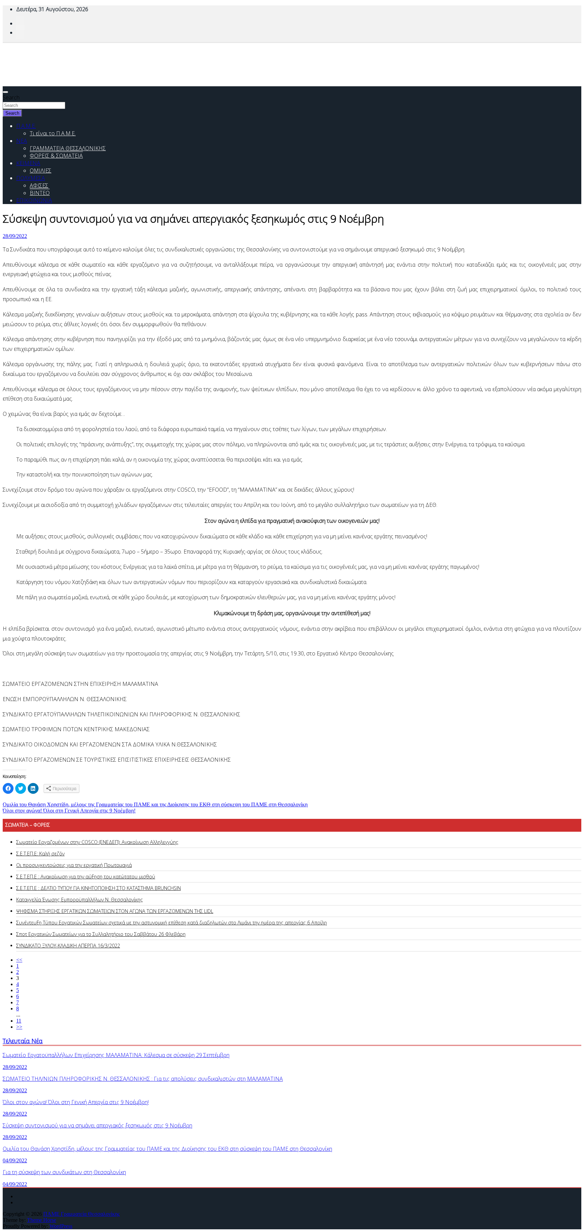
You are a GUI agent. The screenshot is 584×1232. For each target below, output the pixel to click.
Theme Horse (41, 1220)
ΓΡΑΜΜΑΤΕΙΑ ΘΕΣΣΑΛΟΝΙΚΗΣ (68, 148)
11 (18, 1021)
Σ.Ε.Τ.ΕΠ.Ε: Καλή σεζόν (40, 853)
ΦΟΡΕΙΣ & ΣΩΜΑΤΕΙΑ (56, 155)
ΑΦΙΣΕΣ (39, 185)
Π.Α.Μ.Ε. (26, 126)
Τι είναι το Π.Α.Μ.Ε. (53, 133)
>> (19, 1027)
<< (19, 960)
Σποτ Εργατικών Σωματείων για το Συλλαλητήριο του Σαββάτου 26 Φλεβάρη (101, 934)
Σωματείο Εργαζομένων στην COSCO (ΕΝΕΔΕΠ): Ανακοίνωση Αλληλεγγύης (97, 842)
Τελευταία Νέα (23, 1040)
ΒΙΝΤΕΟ (40, 193)
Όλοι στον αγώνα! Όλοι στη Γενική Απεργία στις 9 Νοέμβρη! (69, 810)
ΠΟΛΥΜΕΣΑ (30, 178)
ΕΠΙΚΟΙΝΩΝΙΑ (34, 200)
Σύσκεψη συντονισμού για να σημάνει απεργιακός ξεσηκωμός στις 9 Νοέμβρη (97, 1125)
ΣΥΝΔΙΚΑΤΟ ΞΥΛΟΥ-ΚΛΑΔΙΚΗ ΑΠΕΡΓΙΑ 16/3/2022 (68, 945)
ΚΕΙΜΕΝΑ (28, 163)
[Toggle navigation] (5, 92)
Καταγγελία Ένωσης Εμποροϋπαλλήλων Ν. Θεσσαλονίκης (79, 899)
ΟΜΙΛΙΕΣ (40, 170)
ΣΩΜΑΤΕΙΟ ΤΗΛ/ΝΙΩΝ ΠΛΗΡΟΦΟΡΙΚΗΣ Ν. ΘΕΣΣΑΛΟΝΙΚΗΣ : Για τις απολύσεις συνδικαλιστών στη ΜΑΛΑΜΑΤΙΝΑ (143, 1078)
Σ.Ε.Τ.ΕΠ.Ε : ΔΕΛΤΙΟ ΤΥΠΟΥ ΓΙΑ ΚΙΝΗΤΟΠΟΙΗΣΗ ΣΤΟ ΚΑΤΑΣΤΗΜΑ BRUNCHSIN (98, 888)
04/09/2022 (15, 1160)
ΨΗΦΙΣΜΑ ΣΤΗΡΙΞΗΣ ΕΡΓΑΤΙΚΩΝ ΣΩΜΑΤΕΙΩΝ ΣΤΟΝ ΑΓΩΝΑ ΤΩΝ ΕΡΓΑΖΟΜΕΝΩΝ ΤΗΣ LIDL (114, 911)
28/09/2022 (15, 236)
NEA (21, 140)
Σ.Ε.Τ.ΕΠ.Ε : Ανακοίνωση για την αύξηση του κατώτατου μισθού (85, 876)
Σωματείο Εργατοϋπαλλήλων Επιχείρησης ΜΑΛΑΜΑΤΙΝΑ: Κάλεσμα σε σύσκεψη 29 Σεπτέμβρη (116, 1055)
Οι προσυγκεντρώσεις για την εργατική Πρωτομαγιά (74, 865)
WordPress (60, 1226)
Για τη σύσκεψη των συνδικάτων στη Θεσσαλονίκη (64, 1172)
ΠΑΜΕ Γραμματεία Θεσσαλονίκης (81, 1214)
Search (11, 97)
